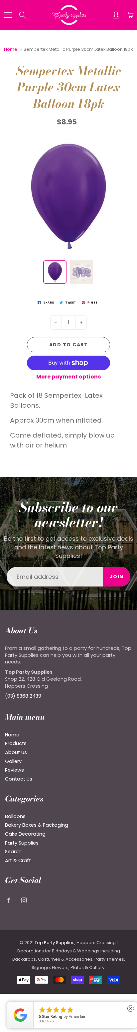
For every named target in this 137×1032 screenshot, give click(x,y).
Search (13, 851)
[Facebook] (8, 900)
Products (16, 743)
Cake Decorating (25, 834)
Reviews (14, 770)
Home (10, 49)
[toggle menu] (8, 15)
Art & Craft (18, 860)
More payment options (68, 376)
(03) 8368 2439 (23, 696)
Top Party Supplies (54, 942)
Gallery (13, 761)
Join (117, 576)
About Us (16, 752)
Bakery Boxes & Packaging (36, 825)
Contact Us (18, 779)
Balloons (15, 816)
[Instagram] (24, 900)
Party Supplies (22, 843)
